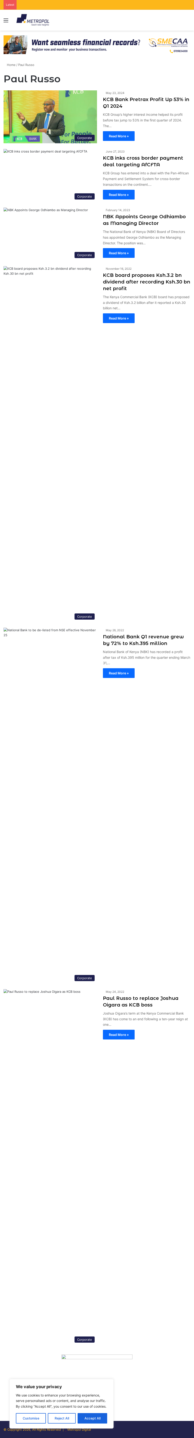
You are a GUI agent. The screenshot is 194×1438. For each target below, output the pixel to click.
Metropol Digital (79, 1429)
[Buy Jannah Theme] (97, 44)
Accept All (92, 1418)
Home (11, 65)
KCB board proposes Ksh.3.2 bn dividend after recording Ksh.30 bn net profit (146, 281)
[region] (61, 1404)
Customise (31, 1418)
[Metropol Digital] (32, 20)
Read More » (119, 136)
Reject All (62, 1418)
